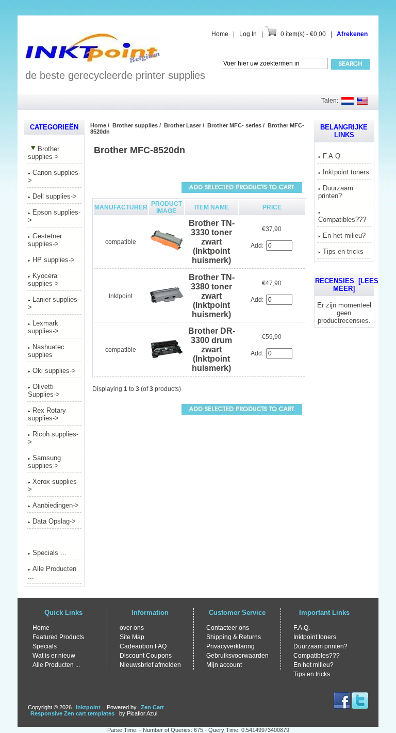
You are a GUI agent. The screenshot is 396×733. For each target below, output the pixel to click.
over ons (132, 627)
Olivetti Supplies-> (44, 390)
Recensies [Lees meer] (346, 284)
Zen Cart (152, 707)
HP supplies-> (53, 260)
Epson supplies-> (54, 216)
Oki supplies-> (54, 370)
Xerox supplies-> (53, 485)
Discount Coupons (146, 655)
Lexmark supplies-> (43, 327)
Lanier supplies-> (53, 303)
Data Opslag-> (54, 521)
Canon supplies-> (54, 176)
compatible (120, 242)
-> (43, 152)
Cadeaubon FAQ (143, 646)
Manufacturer (120, 207)
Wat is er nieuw (53, 655)
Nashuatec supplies (46, 351)
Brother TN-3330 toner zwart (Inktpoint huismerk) (212, 242)
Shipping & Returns (233, 637)
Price (272, 207)
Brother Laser (182, 125)
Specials (44, 646)
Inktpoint (121, 296)
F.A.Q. (332, 156)
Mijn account (224, 665)
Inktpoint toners (346, 172)
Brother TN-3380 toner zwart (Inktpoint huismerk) (212, 296)
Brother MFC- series (234, 125)
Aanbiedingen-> (55, 505)
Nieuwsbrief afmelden (150, 665)
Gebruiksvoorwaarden (237, 655)
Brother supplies (135, 125)
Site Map (132, 637)
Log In (248, 34)
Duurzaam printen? (335, 192)
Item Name (211, 207)
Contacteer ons (227, 627)
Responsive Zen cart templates (72, 713)
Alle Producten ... (52, 572)
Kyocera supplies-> (43, 279)
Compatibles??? (342, 219)
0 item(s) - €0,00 (303, 34)
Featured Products (58, 637)
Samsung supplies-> (44, 461)
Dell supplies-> (54, 196)
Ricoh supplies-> (53, 438)
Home (219, 34)
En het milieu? (344, 235)
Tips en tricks (343, 251)
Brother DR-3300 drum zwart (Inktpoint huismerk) (211, 349)
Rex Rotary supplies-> (47, 414)
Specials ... (49, 553)
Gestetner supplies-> (45, 240)
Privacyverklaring (230, 646)
